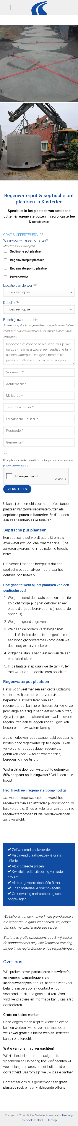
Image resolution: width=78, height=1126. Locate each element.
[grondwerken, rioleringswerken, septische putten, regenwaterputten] (39, 63)
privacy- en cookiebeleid (15, 465)
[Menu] (7, 7)
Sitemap (51, 1120)
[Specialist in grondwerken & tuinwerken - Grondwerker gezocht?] (39, 7)
